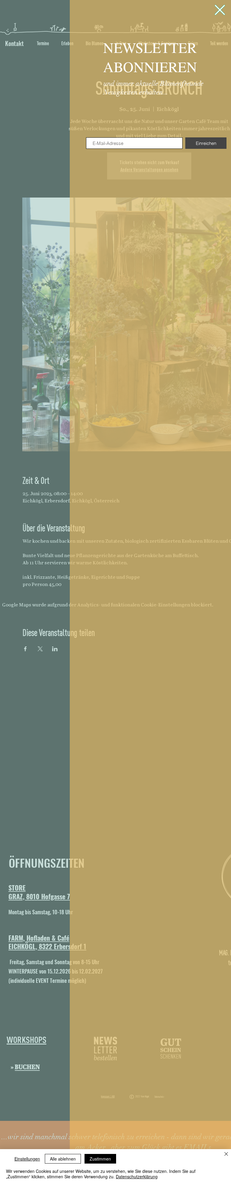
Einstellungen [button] (27, 1159)
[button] (220, 10)
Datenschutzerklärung (137, 1176)
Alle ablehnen (63, 1159)
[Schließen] (226, 1154)
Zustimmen (100, 1159)
